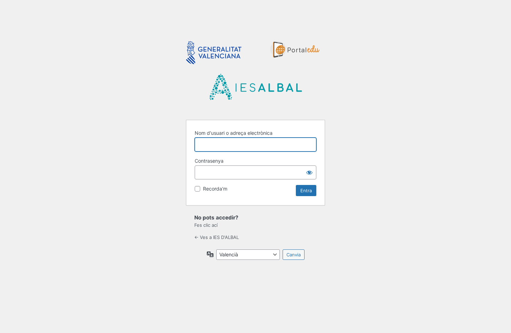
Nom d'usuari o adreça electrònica (234, 133)
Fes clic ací (206, 225)
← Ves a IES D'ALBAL (216, 237)
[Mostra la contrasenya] (309, 172)
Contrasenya (209, 161)
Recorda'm (215, 189)
